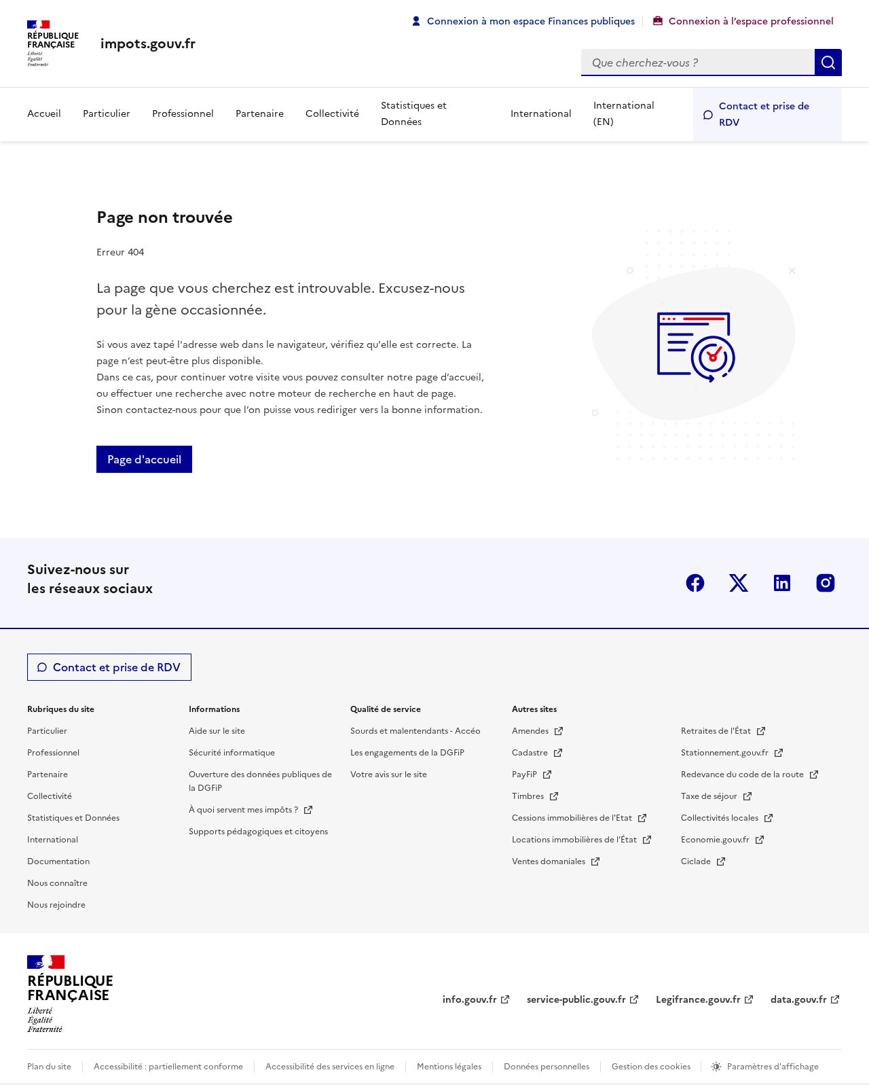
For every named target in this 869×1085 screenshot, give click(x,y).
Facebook (695, 583)
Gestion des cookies (652, 1067)
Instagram (825, 583)
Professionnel (183, 114)
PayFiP (525, 774)
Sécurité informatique (232, 753)
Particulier (106, 114)
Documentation (58, 861)
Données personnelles (546, 1067)
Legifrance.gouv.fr (698, 1000)
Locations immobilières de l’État (575, 840)
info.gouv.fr (470, 1000)
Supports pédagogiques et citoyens (258, 831)
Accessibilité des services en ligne (329, 1067)
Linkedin (782, 583)
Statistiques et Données (414, 114)
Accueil (44, 114)
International (541, 114)
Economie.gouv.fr (716, 840)
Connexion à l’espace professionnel (751, 21)
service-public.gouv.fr (576, 1000)
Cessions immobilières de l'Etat (573, 818)
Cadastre (531, 753)
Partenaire (260, 114)
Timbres (529, 796)
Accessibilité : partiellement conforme (168, 1067)
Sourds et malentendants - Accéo (415, 731)
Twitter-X (738, 583)
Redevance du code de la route (743, 774)
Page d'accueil (144, 459)
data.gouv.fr (799, 1000)
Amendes (531, 731)
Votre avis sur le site (388, 774)
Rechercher (828, 62)
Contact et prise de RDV (764, 114)
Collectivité (332, 114)
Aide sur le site (217, 731)
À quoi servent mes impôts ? (244, 810)
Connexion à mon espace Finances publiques (531, 21)
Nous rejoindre (56, 905)
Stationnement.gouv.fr (726, 753)
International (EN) (623, 114)
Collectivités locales (720, 818)
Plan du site (49, 1067)
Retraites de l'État (717, 731)
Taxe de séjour (710, 796)
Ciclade (697, 861)
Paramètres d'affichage (773, 1067)
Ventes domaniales (549, 861)
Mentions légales (449, 1067)
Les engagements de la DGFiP (407, 753)
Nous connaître (57, 883)
